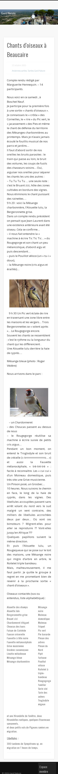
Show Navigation (47, 28)
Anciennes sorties (19, 70)
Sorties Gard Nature (36, 70)
